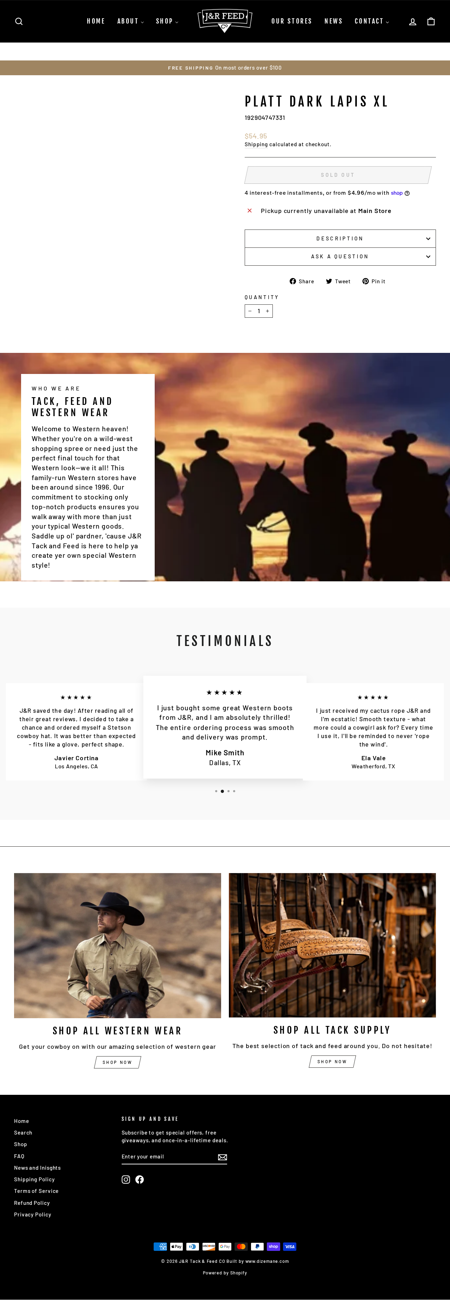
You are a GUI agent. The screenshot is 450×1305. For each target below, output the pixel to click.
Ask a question (340, 256)
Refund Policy (32, 1203)
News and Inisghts (37, 1167)
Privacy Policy (32, 1214)
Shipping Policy (34, 1179)
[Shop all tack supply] (332, 945)
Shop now (118, 1062)
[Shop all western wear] (117, 945)
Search (23, 1132)
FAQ (19, 1156)
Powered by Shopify (225, 1272)
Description (340, 238)
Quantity (262, 297)
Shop (20, 1144)
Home (21, 1121)
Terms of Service (36, 1191)
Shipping (256, 144)
